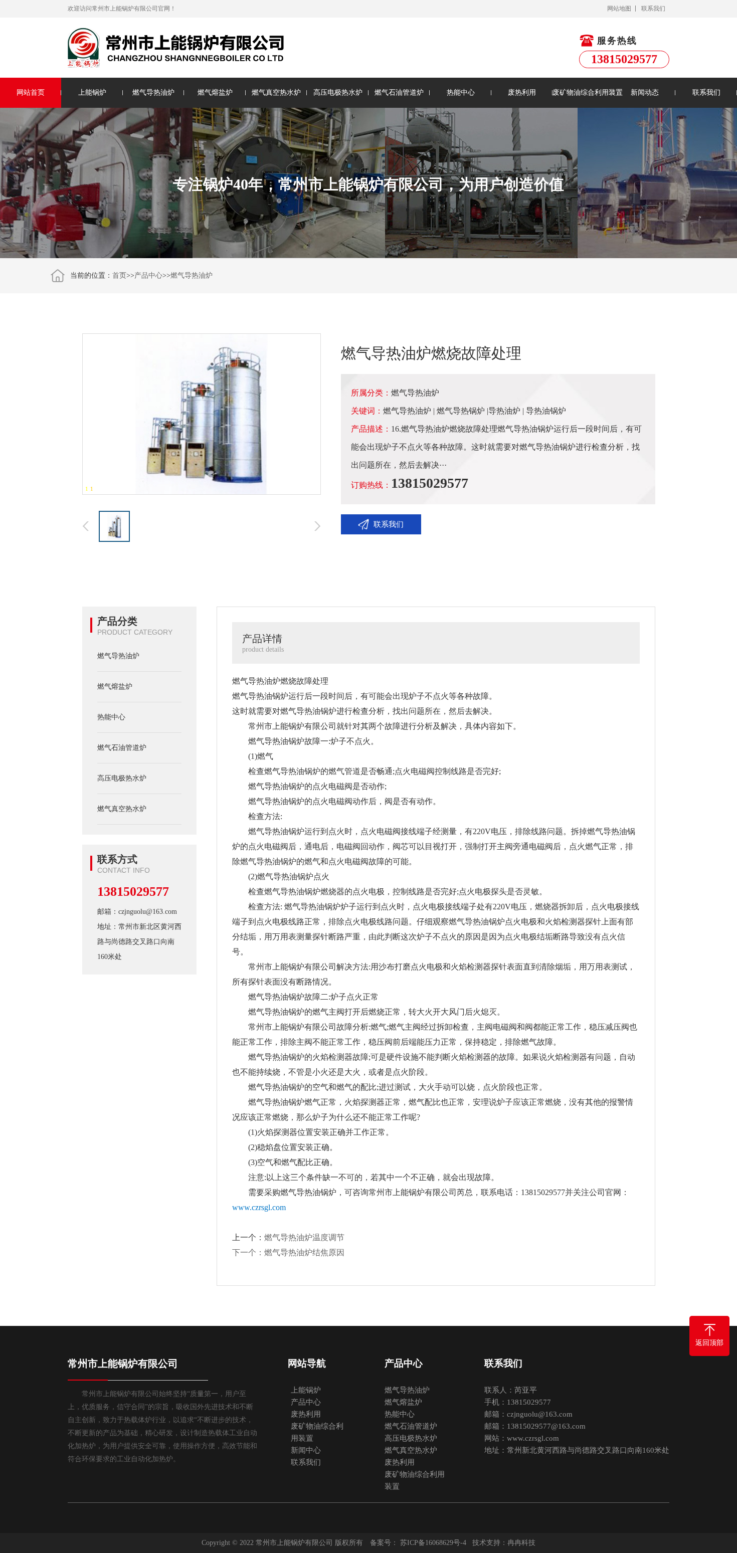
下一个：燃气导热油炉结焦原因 (288, 1252)
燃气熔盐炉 (215, 92)
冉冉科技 (521, 1542)
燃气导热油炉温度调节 (304, 1237)
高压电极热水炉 (337, 92)
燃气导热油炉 (153, 92)
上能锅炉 (92, 92)
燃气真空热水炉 (276, 92)
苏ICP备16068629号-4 (433, 1542)
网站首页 (31, 92)
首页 (119, 275)
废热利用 (522, 92)
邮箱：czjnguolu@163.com (137, 911)
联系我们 (653, 8)
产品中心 (148, 275)
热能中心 (461, 92)
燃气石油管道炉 (399, 92)
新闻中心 (306, 1450)
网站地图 (619, 8)
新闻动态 (645, 92)
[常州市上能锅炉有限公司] (177, 48)
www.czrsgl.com (259, 1207)
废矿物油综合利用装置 (583, 92)
